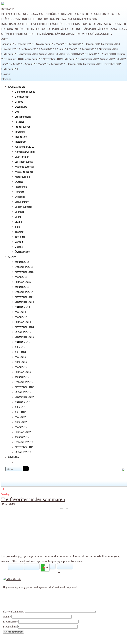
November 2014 (10, 48)
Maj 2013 (82, 53)
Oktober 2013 (9, 53)
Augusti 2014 (48, 48)
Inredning (30, 18)
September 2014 (30, 48)
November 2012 (52, 58)
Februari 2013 (23, 371)
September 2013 (28, 53)
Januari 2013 (15, 58)
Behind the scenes (14, 13)
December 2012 (32, 58)
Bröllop (54, 13)
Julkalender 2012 (85, 18)
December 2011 (92, 63)
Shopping (74, 28)
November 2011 (112, 63)
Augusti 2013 (46, 53)
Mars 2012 (44, 63)
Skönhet (7, 33)
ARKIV (12, 256)
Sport (19, 33)
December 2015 (26, 43)
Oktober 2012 (70, 58)
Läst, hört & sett (62, 23)
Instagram (64, 18)
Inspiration (46, 18)
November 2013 (108, 48)
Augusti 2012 (107, 58)
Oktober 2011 (9, 68)
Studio (29, 33)
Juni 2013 (71, 53)
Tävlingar (62, 33)
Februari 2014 (90, 48)
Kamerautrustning (15, 23)
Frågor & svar (11, 18)
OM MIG (13, 456)
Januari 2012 (75, 63)
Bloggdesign (38, 13)
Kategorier (7, 8)
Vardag (75, 33)
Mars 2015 (62, 43)
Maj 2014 (62, 48)
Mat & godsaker (114, 23)
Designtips (68, 13)
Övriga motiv (102, 33)
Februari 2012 (59, 63)
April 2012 (31, 63)
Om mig (5, 73)
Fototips (113, 13)
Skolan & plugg (115, 28)
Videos (87, 33)
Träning (48, 33)
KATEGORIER (16, 86)
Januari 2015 (93, 43)
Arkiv (4, 38)
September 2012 (89, 58)
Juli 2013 (59, 53)
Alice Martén (13, 579)
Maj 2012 (18, 63)
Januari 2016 (8, 43)
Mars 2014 (75, 48)
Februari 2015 (77, 43)
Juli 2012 (121, 58)
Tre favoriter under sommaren (33, 499)
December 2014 (110, 43)
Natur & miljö (11, 28)
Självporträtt (93, 28)
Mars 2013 (108, 53)
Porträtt (59, 28)
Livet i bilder (40, 23)
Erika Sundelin (95, 13)
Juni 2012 (6, 63)
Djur (80, 13)
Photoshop (43, 28)
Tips (38, 33)
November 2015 (45, 43)
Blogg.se (6, 78)
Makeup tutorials (88, 23)
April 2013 (95, 53)
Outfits (28, 28)
